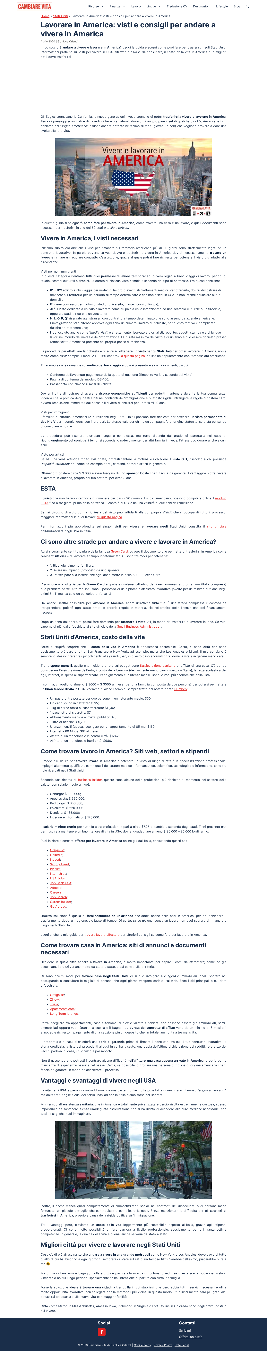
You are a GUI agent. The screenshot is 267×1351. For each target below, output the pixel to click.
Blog (237, 6)
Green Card (119, 551)
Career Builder (60, 902)
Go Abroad (58, 906)
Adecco (55, 888)
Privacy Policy (163, 1345)
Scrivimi (185, 1330)
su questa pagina (109, 517)
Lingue (151, 6)
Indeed (55, 859)
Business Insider (90, 780)
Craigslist (57, 850)
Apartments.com (62, 1009)
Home (45, 16)
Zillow (54, 999)
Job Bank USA (60, 883)
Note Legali (182, 1345)
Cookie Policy (142, 1345)
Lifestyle (222, 6)
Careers (56, 892)
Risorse (93, 6)
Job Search (58, 897)
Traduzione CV (177, 6)
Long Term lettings (64, 1013)
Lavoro (136, 6)
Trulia (54, 1004)
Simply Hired (59, 864)
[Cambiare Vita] (34, 6)
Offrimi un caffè (190, 1337)
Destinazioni (201, 6)
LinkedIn (56, 855)
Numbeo (180, 689)
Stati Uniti (60, 16)
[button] (247, 6)
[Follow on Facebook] (102, 1332)
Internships (58, 874)
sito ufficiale (216, 526)
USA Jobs (57, 878)
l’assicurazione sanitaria (157, 665)
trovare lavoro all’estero (102, 935)
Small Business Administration (139, 626)
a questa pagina (133, 356)
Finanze (115, 6)
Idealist (55, 869)
